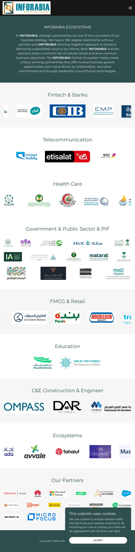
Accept (98, 540)
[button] (130, 8)
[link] (27, 7)
